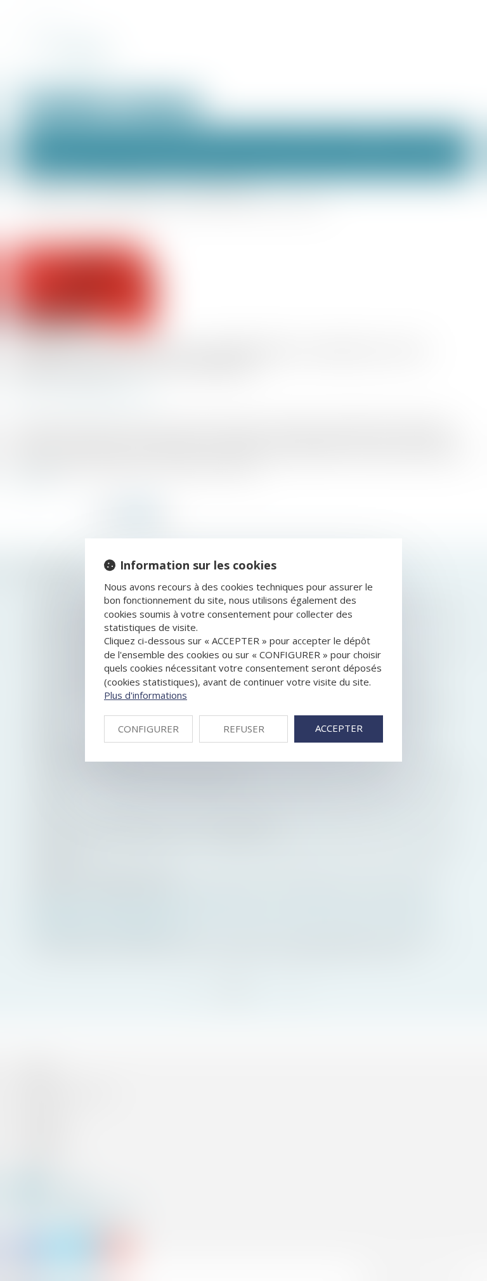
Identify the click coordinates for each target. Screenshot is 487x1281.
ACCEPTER (339, 728)
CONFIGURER (148, 728)
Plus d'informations (145, 695)
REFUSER (243, 728)
